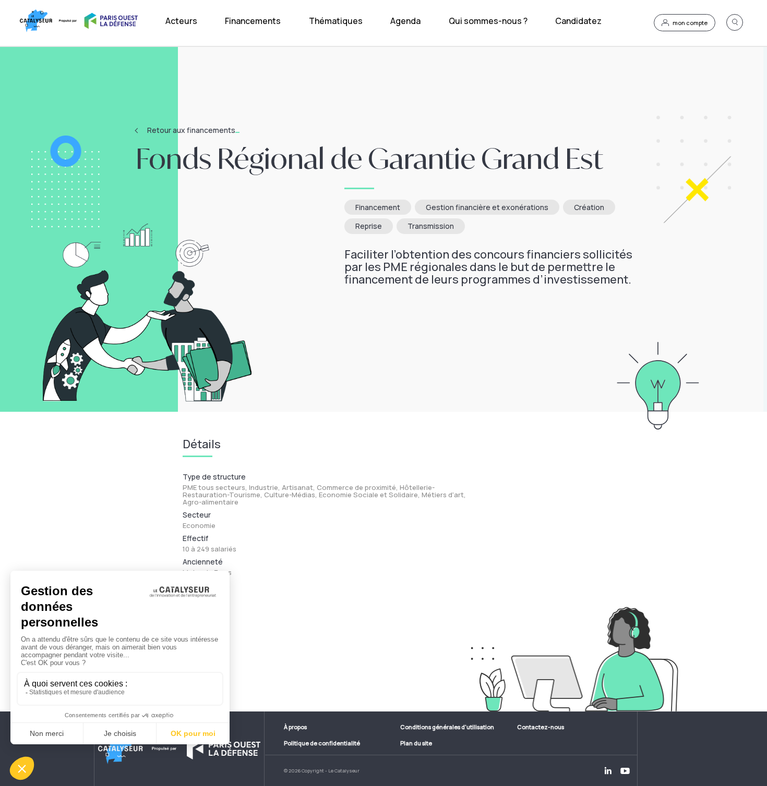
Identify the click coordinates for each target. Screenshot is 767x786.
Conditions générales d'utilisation (447, 727)
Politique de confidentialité (322, 743)
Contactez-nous (540, 727)
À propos (295, 727)
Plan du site (416, 743)
